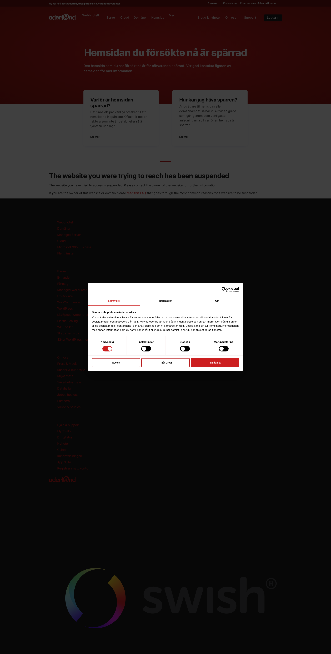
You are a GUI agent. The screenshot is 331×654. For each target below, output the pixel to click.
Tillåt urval (165, 362)
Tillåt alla (215, 362)
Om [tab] (217, 300)
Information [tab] (165, 300)
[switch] (146, 348)
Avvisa (116, 362)
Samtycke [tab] (113, 300)
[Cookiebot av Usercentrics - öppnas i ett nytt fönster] (224, 289)
